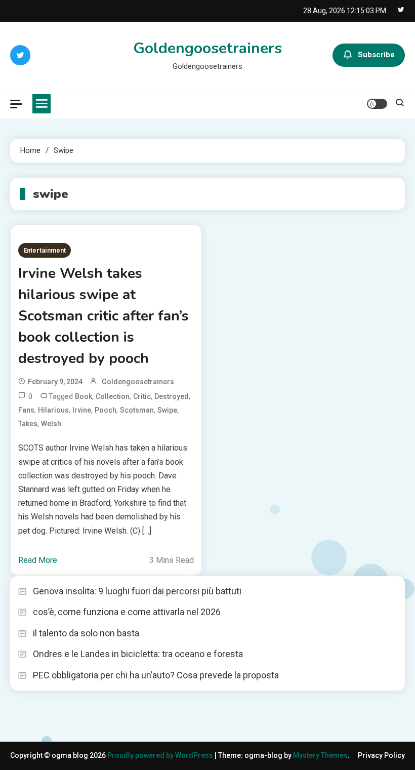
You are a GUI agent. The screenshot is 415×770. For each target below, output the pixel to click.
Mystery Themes (320, 755)
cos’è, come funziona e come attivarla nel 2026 (127, 611)
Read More (37, 560)
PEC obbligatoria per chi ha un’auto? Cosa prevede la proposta (156, 675)
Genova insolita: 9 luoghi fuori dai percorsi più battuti (137, 591)
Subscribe (376, 54)
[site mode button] (377, 104)
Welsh (51, 424)
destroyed (171, 396)
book (83, 396)
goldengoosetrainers (138, 382)
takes (27, 424)
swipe (167, 410)
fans (26, 410)
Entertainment (44, 250)
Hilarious (53, 410)
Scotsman (137, 410)
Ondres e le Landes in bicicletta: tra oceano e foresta (138, 654)
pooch (105, 410)
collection (113, 396)
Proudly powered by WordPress (161, 755)
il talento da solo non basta (86, 633)
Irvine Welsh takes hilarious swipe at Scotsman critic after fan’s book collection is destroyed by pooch (103, 316)
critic (142, 396)
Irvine (81, 410)
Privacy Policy (381, 755)
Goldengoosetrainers (207, 48)
